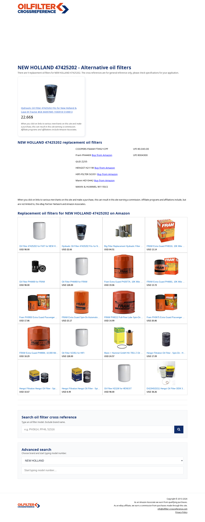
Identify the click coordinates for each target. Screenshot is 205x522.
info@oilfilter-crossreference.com (172, 509)
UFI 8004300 (140, 155)
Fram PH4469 (83, 155)
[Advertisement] (102, 39)
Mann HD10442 (85, 180)
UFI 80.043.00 (141, 148)
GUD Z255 (81, 161)
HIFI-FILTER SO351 (86, 174)
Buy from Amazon (102, 155)
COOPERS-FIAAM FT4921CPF (92, 148)
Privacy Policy (181, 512)
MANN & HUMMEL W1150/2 (92, 186)
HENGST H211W (85, 167)
